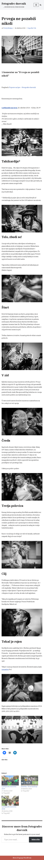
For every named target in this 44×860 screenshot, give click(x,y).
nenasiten (5, 669)
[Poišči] (40, 5)
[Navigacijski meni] (36, 5)
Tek (34, 28)
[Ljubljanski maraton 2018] (10, 801)
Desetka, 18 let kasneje (29, 787)
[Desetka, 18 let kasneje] (29, 780)
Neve (14, 858)
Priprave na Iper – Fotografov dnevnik (22, 87)
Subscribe (36, 839)
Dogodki (30, 28)
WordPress (27, 858)
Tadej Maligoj (8, 28)
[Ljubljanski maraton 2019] (10, 780)
